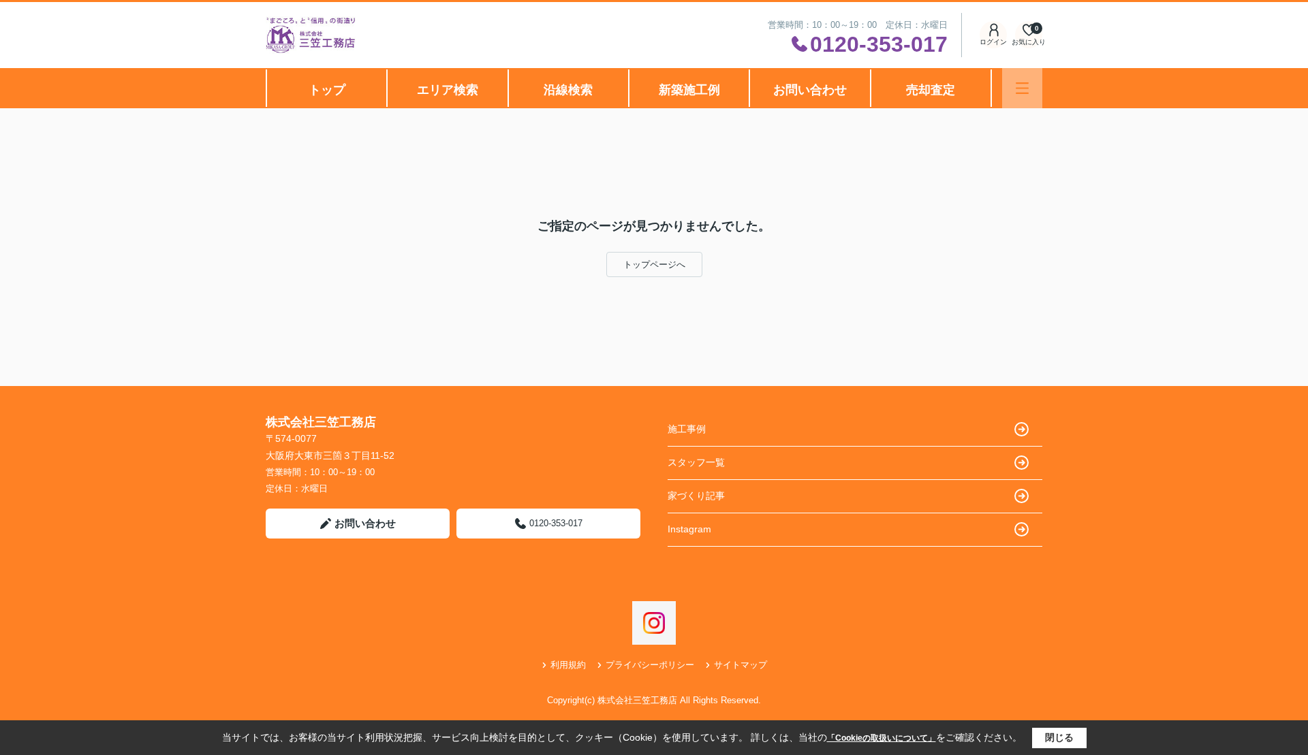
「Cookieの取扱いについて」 (881, 738)
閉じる (1059, 737)
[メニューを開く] (1022, 88)
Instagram (689, 529)
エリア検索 (447, 90)
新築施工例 (689, 90)
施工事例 (687, 428)
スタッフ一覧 (696, 462)
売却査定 (930, 90)
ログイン (993, 42)
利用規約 (568, 665)
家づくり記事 (696, 495)
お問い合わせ (810, 90)
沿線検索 (568, 90)
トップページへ (654, 264)
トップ (327, 90)
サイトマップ (740, 665)
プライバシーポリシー (650, 665)
